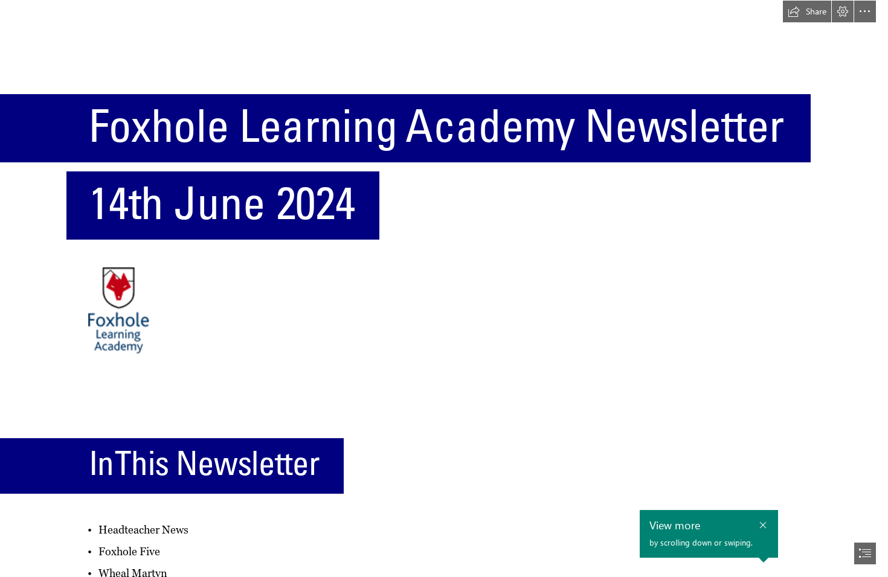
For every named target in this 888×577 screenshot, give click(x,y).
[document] (444, 288)
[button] (807, 11)
